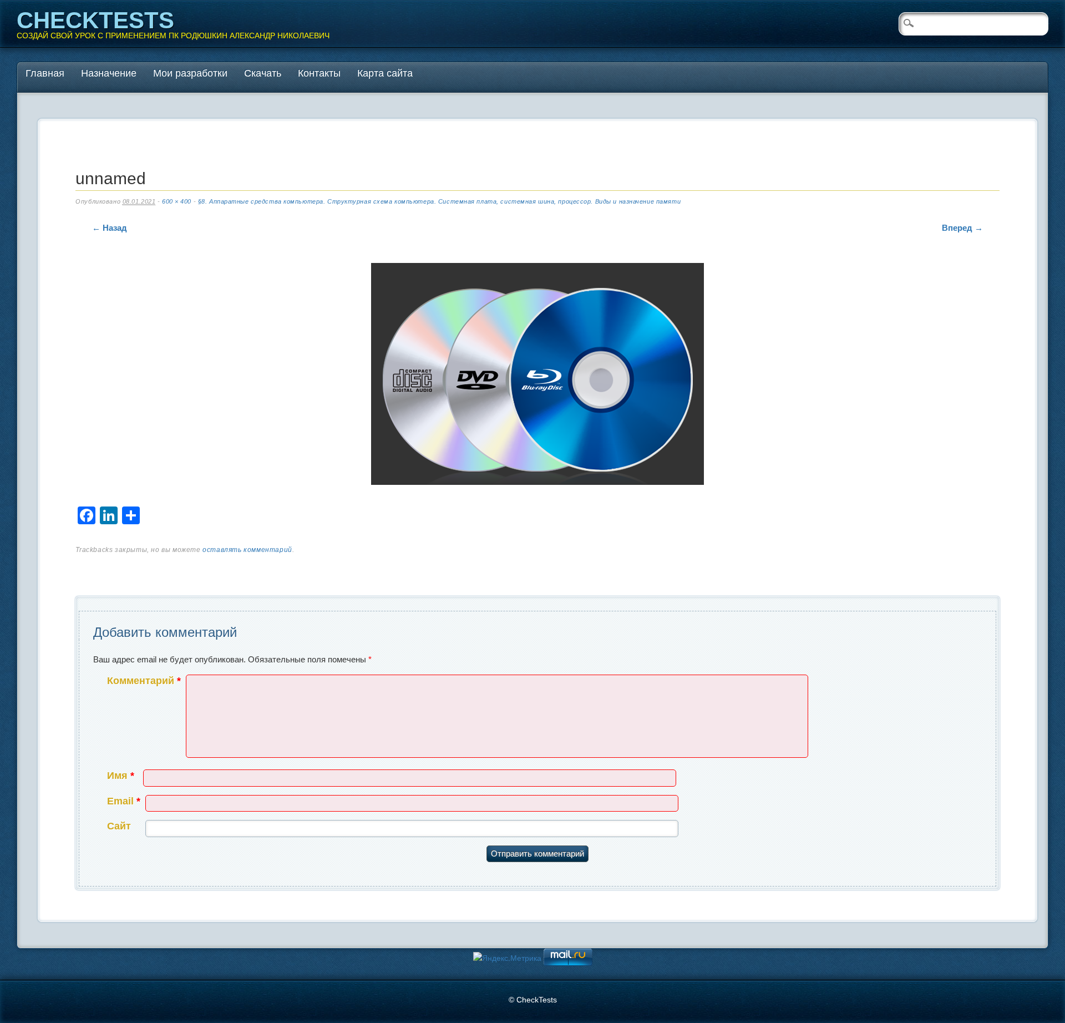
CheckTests (95, 20)
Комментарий (144, 680)
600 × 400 (176, 201)
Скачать (262, 73)
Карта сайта (385, 73)
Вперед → (962, 227)
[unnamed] (537, 376)
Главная (45, 73)
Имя (120, 775)
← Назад (109, 227)
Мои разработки (190, 73)
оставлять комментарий (247, 550)
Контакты (319, 73)
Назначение (108, 73)
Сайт (119, 826)
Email (123, 801)
